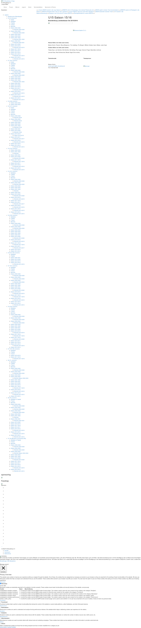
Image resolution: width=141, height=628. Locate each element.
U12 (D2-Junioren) (12, 215)
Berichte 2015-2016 (19, 93)
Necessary (4, 583)
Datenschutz (7, 553)
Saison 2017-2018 (15, 49)
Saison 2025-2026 (15, 28)
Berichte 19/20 (18, 132)
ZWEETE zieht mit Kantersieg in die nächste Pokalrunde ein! (78, 10)
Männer (17, 7)
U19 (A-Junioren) (12, 18)
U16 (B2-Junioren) (12, 101)
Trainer (13, 24)
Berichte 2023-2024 (19, 282)
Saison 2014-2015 (15, 54)
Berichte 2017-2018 (19, 161)
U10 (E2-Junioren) (12, 306)
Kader (12, 20)
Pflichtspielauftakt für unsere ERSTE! (83, 13)
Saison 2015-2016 (15, 52)
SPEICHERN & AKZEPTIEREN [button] (8, 627)
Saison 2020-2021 (15, 41)
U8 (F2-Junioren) (12, 398)
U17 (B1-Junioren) (12, 60)
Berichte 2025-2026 (19, 29)
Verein (29, 7)
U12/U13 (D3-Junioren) (14, 253)
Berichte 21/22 (18, 127)
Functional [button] (2, 600)
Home (5, 7)
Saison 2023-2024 (15, 34)
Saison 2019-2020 (15, 44)
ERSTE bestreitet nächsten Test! (104, 11)
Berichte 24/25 (18, 121)
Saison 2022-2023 (15, 36)
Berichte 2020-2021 (19, 42)
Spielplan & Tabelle (16, 399)
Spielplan (13, 21)
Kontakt (6, 550)
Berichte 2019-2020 (19, 158)
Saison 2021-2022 (15, 37)
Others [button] (2, 622)
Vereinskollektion (38, 7)
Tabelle (13, 23)
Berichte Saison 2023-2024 (21, 453)
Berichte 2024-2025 (19, 33)
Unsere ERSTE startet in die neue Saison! (49, 10)
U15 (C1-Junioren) (12, 106)
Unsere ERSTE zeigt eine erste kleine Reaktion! (81, 11)
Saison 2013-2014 (15, 57)
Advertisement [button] (3, 616)
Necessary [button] (2, 582)
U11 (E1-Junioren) (12, 266)
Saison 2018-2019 (15, 46)
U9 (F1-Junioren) (12, 360)
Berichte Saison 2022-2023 (21, 378)
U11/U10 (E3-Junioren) (14, 349)
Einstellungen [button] (3, 561)
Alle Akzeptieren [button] (11, 561)
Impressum (7, 552)
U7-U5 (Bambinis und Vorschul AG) (17, 438)
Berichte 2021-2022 (19, 39)
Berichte (13, 26)
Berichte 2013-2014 (19, 59)
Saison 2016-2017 (15, 50)
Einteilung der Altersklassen (15, 16)
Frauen (11, 7)
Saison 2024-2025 (15, 31)
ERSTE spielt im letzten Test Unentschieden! (106, 10)
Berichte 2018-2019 (19, 47)
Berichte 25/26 (18, 117)
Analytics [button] (2, 611)
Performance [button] (3, 605)
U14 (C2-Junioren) (12, 148)
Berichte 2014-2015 (19, 55)
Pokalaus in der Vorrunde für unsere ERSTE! (60, 13)
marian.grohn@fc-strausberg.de (56, 66)
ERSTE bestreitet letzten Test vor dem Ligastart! (54, 11)
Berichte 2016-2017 (19, 90)
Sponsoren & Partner (50, 7)
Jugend (24, 7)
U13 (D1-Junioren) (12, 171)
